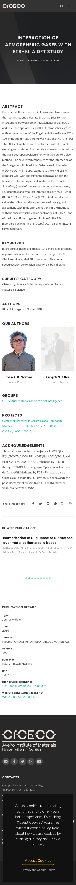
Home (20, 60)
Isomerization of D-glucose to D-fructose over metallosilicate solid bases (38, 540)
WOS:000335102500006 (18, 696)
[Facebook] (14, 761)
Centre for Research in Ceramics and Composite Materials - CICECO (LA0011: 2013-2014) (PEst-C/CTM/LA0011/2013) (33, 426)
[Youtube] (39, 761)
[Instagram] (30, 761)
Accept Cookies (38, 860)
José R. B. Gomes (19, 377)
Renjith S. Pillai (57, 377)
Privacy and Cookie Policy (38, 869)
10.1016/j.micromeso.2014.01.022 (24, 685)
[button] (26, 578)
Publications (51, 60)
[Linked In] (6, 761)
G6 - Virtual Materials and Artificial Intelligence (32, 401)
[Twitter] (22, 761)
